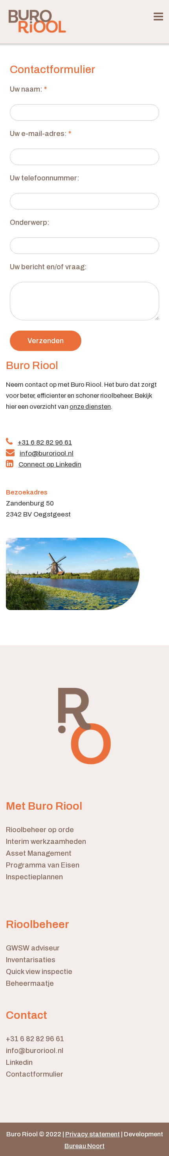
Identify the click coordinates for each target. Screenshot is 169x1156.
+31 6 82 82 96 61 (35, 1039)
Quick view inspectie (39, 972)
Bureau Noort (84, 1146)
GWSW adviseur (33, 948)
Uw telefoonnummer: (44, 178)
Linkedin (19, 1062)
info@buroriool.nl (34, 1051)
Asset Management (39, 853)
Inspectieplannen (34, 877)
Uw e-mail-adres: (40, 134)
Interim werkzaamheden (46, 841)
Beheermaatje (30, 983)
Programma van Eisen (42, 865)
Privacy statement (92, 1134)
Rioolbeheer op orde (40, 830)
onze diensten (90, 406)
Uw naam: (28, 89)
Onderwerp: (30, 222)
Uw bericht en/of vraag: (48, 267)
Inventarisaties (30, 960)
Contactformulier (34, 1074)
